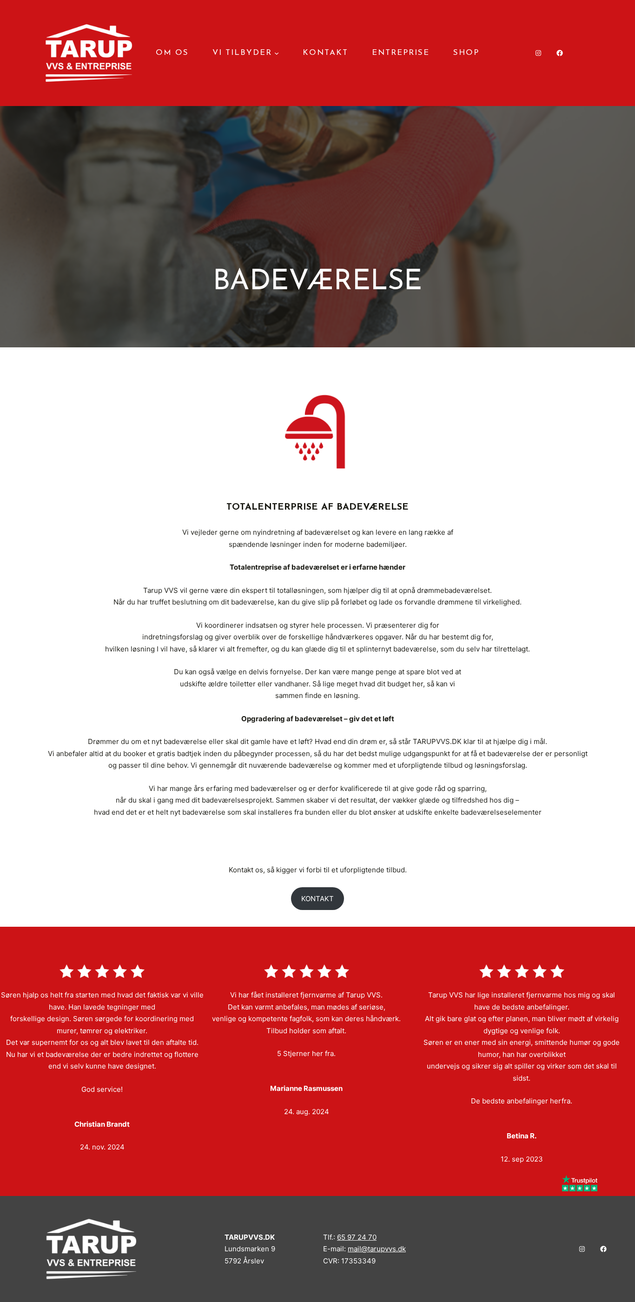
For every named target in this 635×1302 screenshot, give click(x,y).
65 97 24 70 (357, 1237)
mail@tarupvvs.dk (377, 1248)
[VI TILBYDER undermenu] (276, 53)
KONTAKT (317, 898)
